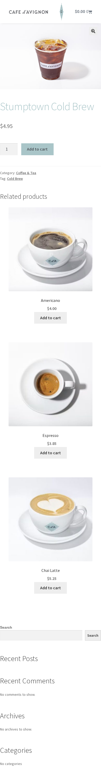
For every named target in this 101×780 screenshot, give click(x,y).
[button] (93, 31)
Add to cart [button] (50, 317)
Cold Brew (15, 178)
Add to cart (37, 149)
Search (6, 627)
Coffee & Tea (26, 173)
